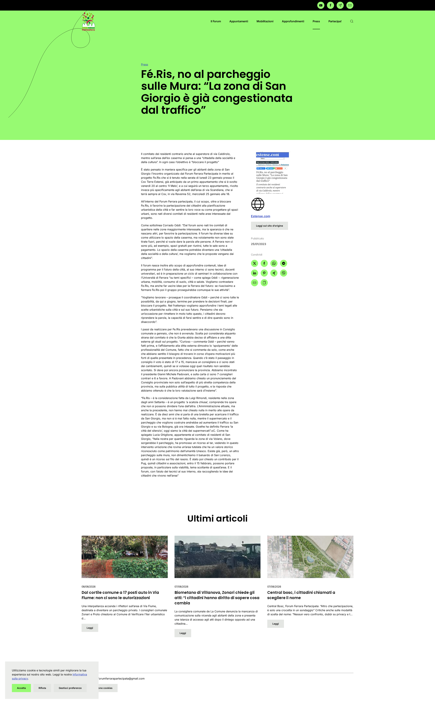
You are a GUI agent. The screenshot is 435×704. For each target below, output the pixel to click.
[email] (349, 5)
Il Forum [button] (216, 21)
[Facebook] (320, 5)
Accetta (21, 687)
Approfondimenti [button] (293, 21)
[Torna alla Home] (88, 21)
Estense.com (260, 216)
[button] (351, 21)
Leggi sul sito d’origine (269, 225)
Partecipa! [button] (335, 21)
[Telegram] (340, 5)
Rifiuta (42, 687)
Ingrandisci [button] (272, 172)
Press (316, 21)
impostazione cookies (99, 687)
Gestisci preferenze (70, 687)
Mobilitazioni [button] (265, 21)
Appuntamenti (238, 21)
